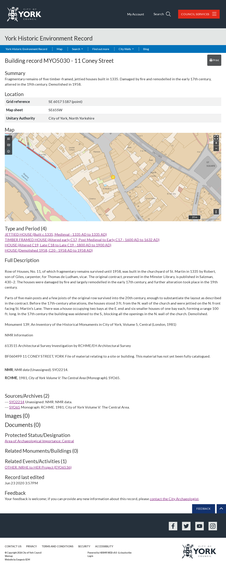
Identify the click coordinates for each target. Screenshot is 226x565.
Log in (90, 556)
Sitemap (9, 556)
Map (60, 49)
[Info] (8, 151)
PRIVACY (31, 546)
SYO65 (14, 407)
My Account (135, 14)
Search (76, 49)
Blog (146, 49)
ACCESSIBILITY (104, 546)
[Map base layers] (8, 145)
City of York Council (31, 552)
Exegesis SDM (23, 559)
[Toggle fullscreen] (216, 138)
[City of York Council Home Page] (24, 14)
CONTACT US (13, 546)
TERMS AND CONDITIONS (57, 546)
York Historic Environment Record (26, 49)
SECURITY (84, 546)
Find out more (100, 49)
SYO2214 (16, 402)
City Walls (125, 49)
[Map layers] (8, 139)
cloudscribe (126, 552)
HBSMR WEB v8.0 (108, 552)
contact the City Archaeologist (174, 499)
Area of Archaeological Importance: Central (39, 441)
